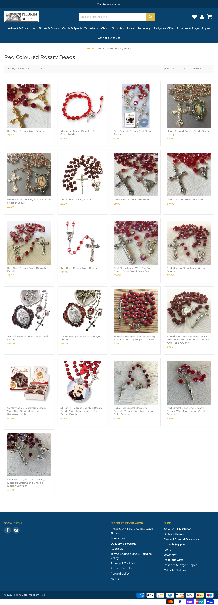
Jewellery (144, 28)
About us (117, 548)
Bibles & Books (49, 28)
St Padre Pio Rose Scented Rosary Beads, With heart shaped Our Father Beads (81, 411)
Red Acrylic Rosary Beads (75, 199)
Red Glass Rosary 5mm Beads (132, 199)
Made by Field (37, 594)
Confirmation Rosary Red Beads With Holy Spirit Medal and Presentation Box (26, 411)
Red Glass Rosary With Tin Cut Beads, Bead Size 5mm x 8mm (132, 269)
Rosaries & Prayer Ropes (193, 28)
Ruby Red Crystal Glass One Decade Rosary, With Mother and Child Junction (134, 411)
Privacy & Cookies (123, 563)
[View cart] (210, 17)
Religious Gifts (163, 28)
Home (90, 48)
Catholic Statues (109, 38)
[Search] (150, 17)
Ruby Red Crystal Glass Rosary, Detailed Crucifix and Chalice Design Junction (26, 482)
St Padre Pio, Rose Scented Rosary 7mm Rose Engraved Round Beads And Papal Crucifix (188, 339)
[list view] (209, 68)
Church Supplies (112, 28)
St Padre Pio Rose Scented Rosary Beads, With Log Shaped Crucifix (134, 338)
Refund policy (120, 573)
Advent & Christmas (22, 28)
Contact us (118, 538)
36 (178, 68)
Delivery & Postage (124, 543)
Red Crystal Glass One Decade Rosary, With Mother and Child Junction (186, 411)
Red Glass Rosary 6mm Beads (185, 199)
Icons (130, 28)
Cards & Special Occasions (80, 28)
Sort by (11, 68)
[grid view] (205, 68)
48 (183, 68)
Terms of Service (122, 568)
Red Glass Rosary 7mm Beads (25, 131)
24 (174, 68)
